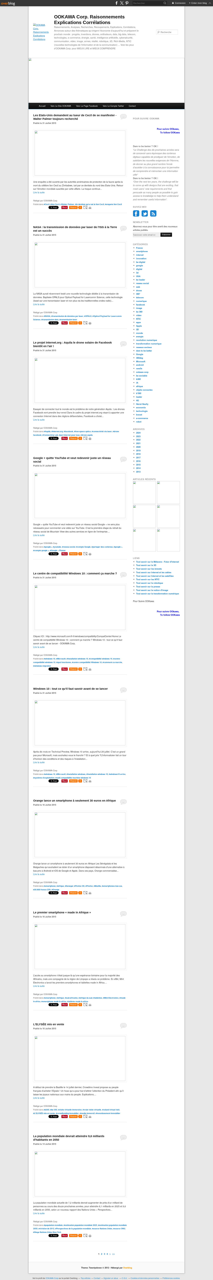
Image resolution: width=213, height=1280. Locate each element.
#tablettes (97, 997)
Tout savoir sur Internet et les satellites (155, 575)
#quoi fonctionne (63, 662)
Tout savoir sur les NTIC (147, 579)
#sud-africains (71, 997)
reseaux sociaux (144, 347)
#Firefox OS (79, 886)
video (138, 315)
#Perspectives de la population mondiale (73, 1228)
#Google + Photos (57, 550)
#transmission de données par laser (67, 316)
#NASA (47, 316)
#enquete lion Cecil (113, 204)
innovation (141, 258)
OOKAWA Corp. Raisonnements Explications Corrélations (89, 19)
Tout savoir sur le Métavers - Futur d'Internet (157, 561)
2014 (138, 468)
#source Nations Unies (102, 1228)
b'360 (138, 393)
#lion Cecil (55, 204)
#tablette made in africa (77, 1001)
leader (139, 396)
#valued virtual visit (110, 1109)
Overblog (127, 1267)
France (139, 247)
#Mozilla (97, 886)
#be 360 (53, 1109)
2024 (138, 432)
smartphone (142, 251)
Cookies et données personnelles (145, 1278)
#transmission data (49, 319)
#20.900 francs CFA (42, 889)
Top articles (85, 1278)
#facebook (68, 431)
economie (141, 407)
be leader (140, 279)
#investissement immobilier (108, 1113)
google (139, 265)
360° (138, 293)
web (138, 286)
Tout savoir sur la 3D (146, 565)
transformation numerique (148, 343)
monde (139, 333)
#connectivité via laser (102, 431)
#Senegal (69, 886)
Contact (132, 105)
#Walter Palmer (67, 204)
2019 (138, 450)
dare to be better (144, 350)
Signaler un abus (111, 1278)
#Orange (55, 889)
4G (137, 400)
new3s (139, 368)
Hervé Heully (142, 403)
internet (139, 254)
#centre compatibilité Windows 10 (87, 662)
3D (137, 329)
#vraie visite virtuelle (92, 1109)
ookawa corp (142, 372)
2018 (138, 453)
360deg (139, 357)
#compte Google (83, 546)
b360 (138, 379)
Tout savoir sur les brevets (149, 568)
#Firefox (89, 886)
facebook (140, 304)
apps (138, 322)
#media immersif (87, 1113)
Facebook (136, 213)
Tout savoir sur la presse (148, 586)
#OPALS (88, 316)
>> (113, 1253)
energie (139, 336)
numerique (141, 301)
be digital (140, 262)
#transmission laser (68, 319)
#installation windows (76, 774)
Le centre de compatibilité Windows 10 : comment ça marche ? (75, 573)
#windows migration (42, 665)
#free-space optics (82, 431)
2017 (138, 457)
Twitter (145, 213)
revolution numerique (146, 340)
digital (139, 269)
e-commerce (142, 418)
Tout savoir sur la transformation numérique (157, 593)
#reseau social (68, 546)
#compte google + (41, 550)
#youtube (57, 546)
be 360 (139, 311)
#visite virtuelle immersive (70, 1109)
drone (139, 290)
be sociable (141, 375)
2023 (138, 436)
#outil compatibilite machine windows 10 (73, 777)
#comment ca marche (112, 662)
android (140, 364)
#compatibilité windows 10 (100, 658)
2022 (138, 439)
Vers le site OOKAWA (61, 105)
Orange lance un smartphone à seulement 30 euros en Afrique (74, 800)
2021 (138, 443)
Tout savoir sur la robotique (149, 582)
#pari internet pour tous (69, 435)
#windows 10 (49, 658)
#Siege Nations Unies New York (47, 1232)
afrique (139, 386)
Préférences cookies (171, 1278)
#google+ (48, 546)
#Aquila (47, 431)
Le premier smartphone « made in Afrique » (62, 912)
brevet (139, 414)
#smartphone (50, 886)
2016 (138, 461)
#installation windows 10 (77, 658)
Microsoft (140, 361)
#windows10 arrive (117, 774)
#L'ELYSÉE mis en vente (44, 1113)
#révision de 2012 (46, 1228)
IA (137, 382)
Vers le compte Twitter (113, 105)
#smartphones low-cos (112, 886)
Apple (139, 325)
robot (138, 421)
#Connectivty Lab (50, 435)
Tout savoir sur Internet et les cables (153, 572)
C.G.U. (124, 1278)
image (139, 308)
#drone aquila (87, 435)
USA (138, 276)
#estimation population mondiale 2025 (80, 1225)
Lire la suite (39, 192)
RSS (153, 213)
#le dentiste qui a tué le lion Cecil (89, 204)
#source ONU (119, 1228)
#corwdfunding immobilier (67, 1113)
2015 (138, 464)
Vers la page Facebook (87, 105)
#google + (118, 546)
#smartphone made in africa (53, 1001)
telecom (140, 297)
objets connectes (144, 389)
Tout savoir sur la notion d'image (152, 590)
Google (139, 354)
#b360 (46, 1109)
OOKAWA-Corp (52, 1278)
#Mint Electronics (111, 997)
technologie (142, 411)
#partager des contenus (102, 546)
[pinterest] (127, 3)
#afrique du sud (85, 997)
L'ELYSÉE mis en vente (48, 1024)
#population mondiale (53, 1225)
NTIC (138, 318)
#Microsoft (61, 658)
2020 (138, 446)
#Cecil (46, 204)
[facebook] (117, 3)
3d (137, 272)
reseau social (142, 283)
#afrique (60, 886)
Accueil (42, 105)
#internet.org (57, 431)
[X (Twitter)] (122, 3)
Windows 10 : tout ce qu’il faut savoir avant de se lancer (70, 688)
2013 (138, 471)
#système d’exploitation (43, 777)
